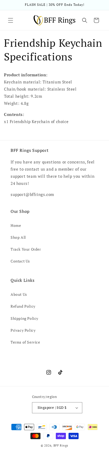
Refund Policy (23, 306)
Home (16, 225)
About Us (19, 294)
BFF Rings (60, 445)
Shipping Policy (24, 318)
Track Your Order (26, 249)
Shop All (18, 237)
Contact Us (20, 261)
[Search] (84, 20)
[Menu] (10, 20)
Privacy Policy (23, 330)
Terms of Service (25, 342)
